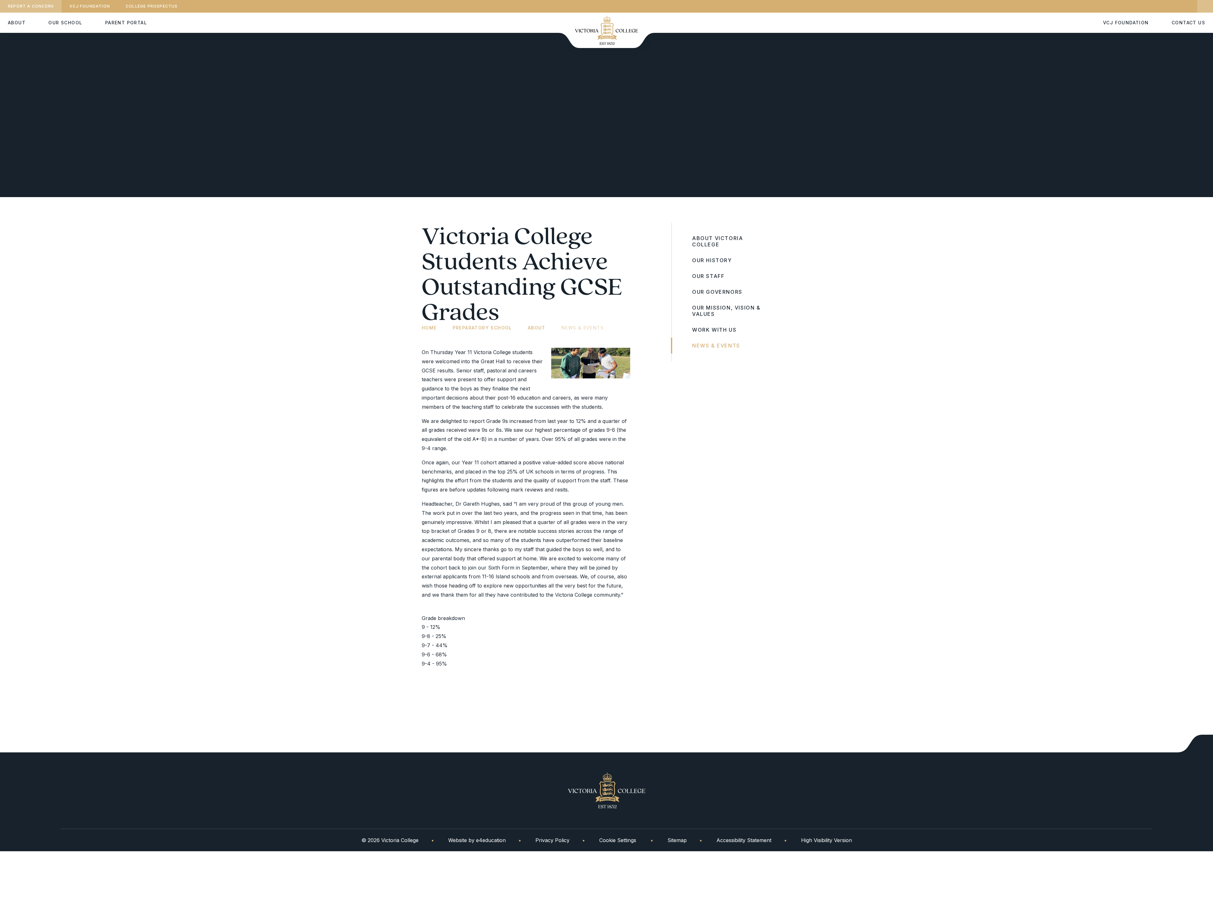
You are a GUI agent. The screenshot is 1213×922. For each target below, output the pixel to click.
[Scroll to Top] (1195, 743)
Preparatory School (482, 327)
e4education (491, 840)
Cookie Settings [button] (617, 840)
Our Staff (708, 276)
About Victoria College (717, 241)
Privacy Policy (552, 840)
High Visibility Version (826, 840)
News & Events (582, 327)
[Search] (1205, 6)
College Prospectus (152, 6)
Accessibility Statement (743, 840)
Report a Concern (31, 6)
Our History (712, 260)
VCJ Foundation (89, 6)
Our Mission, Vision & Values (726, 310)
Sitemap (677, 840)
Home (429, 327)
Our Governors (717, 292)
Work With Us (714, 330)
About (537, 327)
